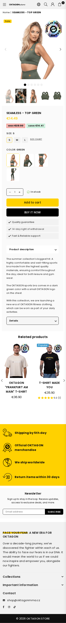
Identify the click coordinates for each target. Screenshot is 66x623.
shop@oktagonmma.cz (23, 600)
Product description (21, 249)
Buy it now (32, 212)
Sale (7, 21)
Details (13, 320)
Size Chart (36, 139)
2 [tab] (28, 84)
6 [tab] (41, 84)
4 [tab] (35, 84)
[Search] (45, 4)
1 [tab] (25, 84)
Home (6, 12)
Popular (42, 345)
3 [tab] (31, 84)
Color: (15, 149)
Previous (5, 49)
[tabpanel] (33, 49)
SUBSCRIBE (54, 512)
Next (60, 49)
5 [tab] (38, 84)
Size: (10, 133)
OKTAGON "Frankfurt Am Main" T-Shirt (16, 387)
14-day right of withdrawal (28, 229)
